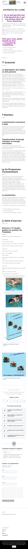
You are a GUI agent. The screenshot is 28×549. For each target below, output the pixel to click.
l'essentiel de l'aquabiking (16, 394)
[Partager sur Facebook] (4, 401)
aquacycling (21, 392)
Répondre (4, 460)
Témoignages (5, 535)
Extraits (8, 394)
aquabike (11, 392)
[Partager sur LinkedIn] (17, 401)
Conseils (4, 530)
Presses (4, 533)
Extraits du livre (14, 9)
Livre (3, 531)
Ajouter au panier (9, 383)
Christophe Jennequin (14, 390)
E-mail (3, 476)
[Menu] (24, 2)
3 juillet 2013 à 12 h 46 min (7, 452)
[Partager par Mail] (24, 401)
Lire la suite (9, 349)
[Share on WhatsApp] (10, 401)
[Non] (26, 544)
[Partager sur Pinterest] (14, 401)
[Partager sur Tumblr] (20, 401)
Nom (3, 469)
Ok (14, 546)
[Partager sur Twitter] (7, 401)
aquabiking (15, 392)
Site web (3, 482)
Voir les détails (19, 349)
